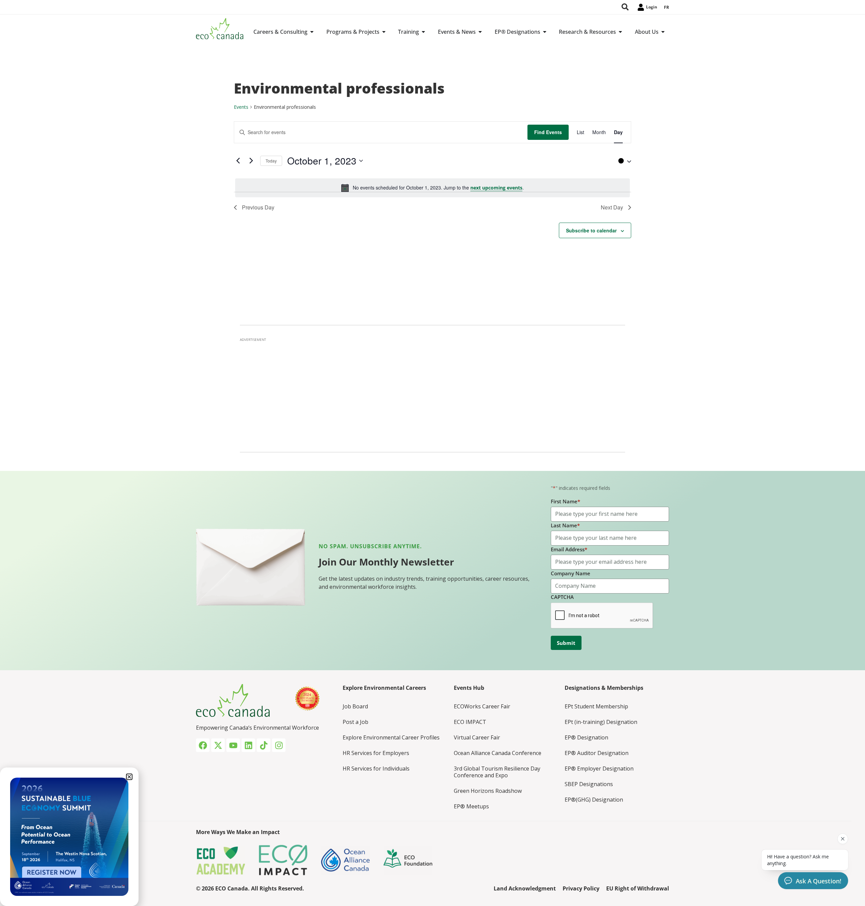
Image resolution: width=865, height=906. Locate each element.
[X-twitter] (218, 745)
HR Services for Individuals (376, 768)
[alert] (432, 187)
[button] (623, 161)
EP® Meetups (471, 806)
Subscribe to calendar (591, 230)
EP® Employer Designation (599, 768)
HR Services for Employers (376, 753)
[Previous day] (238, 161)
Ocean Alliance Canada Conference (497, 753)
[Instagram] (279, 745)
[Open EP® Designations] (544, 32)
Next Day (612, 207)
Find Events (548, 132)
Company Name (570, 573)
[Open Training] (423, 32)
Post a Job (355, 722)
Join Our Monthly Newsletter (386, 561)
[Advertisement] (432, 393)
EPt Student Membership (596, 706)
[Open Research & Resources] (620, 32)
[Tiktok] (263, 745)
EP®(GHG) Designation (594, 799)
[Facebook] (202, 745)
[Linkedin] (248, 745)
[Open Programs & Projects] (384, 32)
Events (241, 107)
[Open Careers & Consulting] (312, 32)
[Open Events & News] (480, 32)
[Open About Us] (663, 32)
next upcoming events (496, 187)
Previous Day (258, 207)
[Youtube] (233, 745)
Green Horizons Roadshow (488, 791)
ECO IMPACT (470, 722)
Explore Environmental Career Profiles (391, 737)
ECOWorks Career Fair (482, 706)
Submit (566, 642)
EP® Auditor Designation (596, 753)
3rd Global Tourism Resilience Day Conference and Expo (497, 772)
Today (271, 160)
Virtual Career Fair (477, 737)
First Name (565, 501)
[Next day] (251, 161)
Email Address (569, 549)
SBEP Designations (589, 784)
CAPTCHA (562, 597)
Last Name (565, 525)
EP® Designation (586, 737)
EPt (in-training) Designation (601, 722)
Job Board (355, 706)
